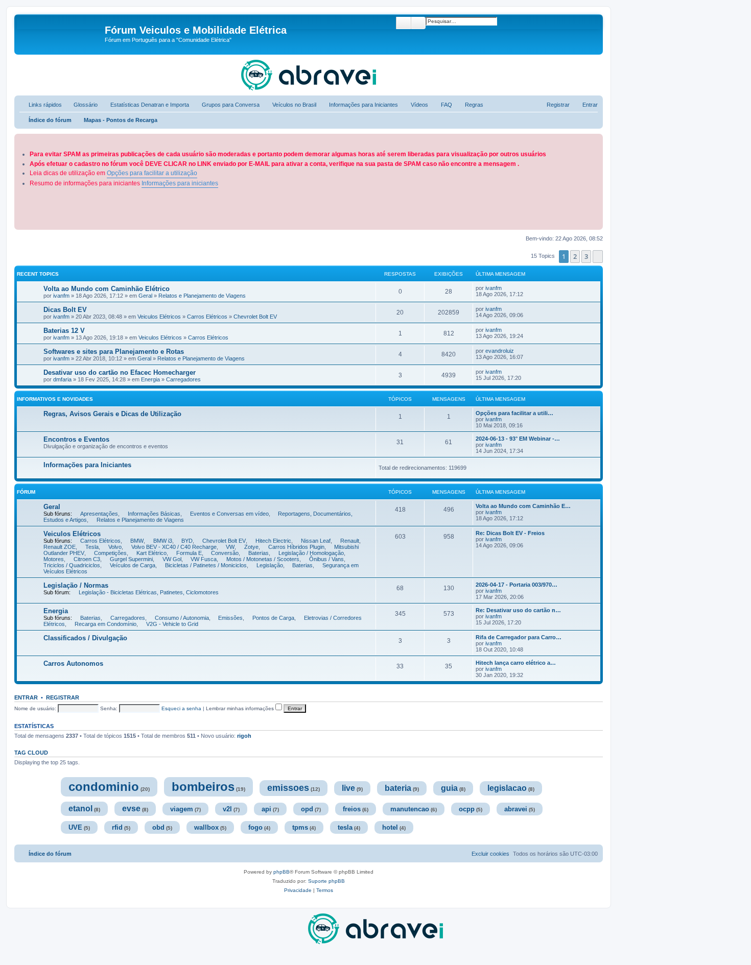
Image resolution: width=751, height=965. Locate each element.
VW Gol (171, 559)
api (266, 809)
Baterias (258, 553)
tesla (345, 827)
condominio (103, 786)
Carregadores (183, 379)
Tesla (92, 547)
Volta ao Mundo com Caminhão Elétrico (106, 289)
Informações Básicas (154, 514)
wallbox (206, 827)
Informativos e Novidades (55, 399)
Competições (110, 553)
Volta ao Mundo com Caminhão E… (523, 506)
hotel (390, 827)
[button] (598, 256)
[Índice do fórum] (61, 33)
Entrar (26, 697)
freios (352, 809)
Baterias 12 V (65, 330)
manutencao (409, 809)
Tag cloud (31, 753)
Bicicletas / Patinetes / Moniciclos (206, 565)
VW (230, 547)
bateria (398, 788)
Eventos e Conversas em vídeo (229, 514)
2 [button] (575, 256)
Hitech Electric (273, 541)
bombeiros (203, 786)
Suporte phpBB (326, 881)
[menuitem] (81, 105)
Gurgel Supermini (131, 559)
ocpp (467, 809)
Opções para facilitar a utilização (152, 173)
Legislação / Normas (75, 585)
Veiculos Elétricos (159, 316)
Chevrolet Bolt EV (255, 316)
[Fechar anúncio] (596, 139)
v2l (227, 809)
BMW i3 (162, 541)
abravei (515, 809)
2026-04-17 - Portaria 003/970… (516, 585)
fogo (255, 827)
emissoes (288, 788)
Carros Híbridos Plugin (296, 547)
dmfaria (62, 379)
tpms (300, 827)
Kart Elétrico (151, 553)
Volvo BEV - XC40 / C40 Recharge (174, 547)
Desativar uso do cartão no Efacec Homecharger (120, 372)
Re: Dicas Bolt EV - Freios (510, 533)
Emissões (230, 618)
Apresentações (99, 514)
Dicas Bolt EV (66, 309)
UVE (75, 827)
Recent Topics (38, 274)
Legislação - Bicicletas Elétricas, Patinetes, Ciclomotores (149, 592)
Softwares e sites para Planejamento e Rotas (113, 351)
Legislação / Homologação (311, 553)
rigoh (244, 736)
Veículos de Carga (132, 565)
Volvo (115, 547)
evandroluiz (499, 351)
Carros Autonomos (73, 663)
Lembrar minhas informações (240, 708)
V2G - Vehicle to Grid (172, 624)
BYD (187, 541)
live (348, 788)
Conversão (225, 553)
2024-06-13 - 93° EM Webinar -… (518, 439)
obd (158, 827)
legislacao (507, 788)
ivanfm (61, 296)
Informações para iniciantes (180, 183)
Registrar (62, 697)
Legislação (269, 565)
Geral (145, 296)
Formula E (189, 553)
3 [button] (586, 256)
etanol (80, 808)
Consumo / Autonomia (182, 618)
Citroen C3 (87, 559)
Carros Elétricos (207, 316)
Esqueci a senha (181, 708)
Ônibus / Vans (326, 559)
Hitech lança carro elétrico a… (516, 663)
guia (449, 788)
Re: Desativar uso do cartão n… (518, 610)
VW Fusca (204, 559)
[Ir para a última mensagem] (506, 288)
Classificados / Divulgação (85, 638)
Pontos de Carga (273, 618)
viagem (181, 809)
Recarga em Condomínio (105, 624)
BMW (137, 541)
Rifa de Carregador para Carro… (518, 637)
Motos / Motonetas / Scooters (262, 559)
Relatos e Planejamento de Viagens (202, 296)
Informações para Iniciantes (87, 465)
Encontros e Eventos (76, 439)
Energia (150, 379)
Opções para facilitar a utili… (514, 413)
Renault (349, 541)
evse (131, 808)
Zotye (251, 547)
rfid (117, 827)
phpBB (281, 872)
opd (307, 809)
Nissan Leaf (316, 541)
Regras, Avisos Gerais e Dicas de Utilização (112, 414)
